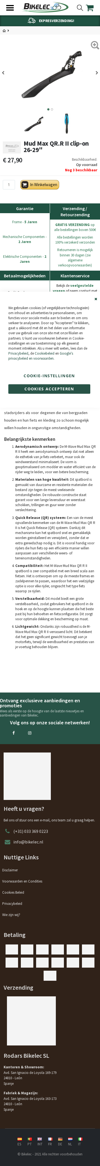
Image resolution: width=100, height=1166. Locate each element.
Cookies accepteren (49, 388)
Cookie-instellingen (49, 375)
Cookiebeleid (44, 353)
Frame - (24, 222)
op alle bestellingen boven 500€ (75, 227)
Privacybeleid (18, 353)
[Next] (95, 73)
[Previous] (5, 73)
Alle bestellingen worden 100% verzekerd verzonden (75, 240)
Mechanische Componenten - (25, 239)
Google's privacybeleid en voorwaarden (40, 356)
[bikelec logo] (45, 7)
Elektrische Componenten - (24, 259)
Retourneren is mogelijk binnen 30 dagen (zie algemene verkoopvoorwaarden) (75, 257)
